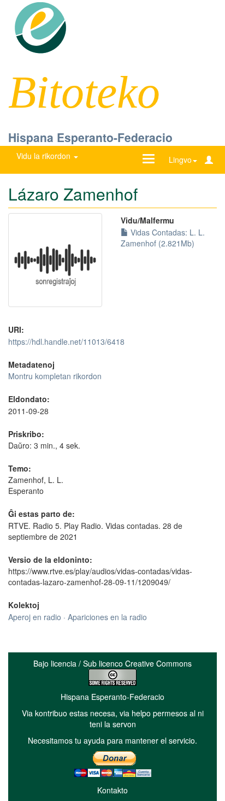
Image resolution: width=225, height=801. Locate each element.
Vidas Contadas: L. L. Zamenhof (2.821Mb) (163, 238)
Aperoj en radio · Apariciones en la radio (77, 616)
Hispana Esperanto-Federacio (90, 137)
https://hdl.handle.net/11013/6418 (66, 341)
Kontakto (112, 790)
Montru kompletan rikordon (55, 375)
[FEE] (40, 26)
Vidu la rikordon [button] (44, 155)
